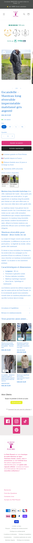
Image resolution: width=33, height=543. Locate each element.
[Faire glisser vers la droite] (21, 88)
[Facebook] (7, 421)
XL (23, 127)
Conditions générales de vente (22, 537)
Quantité (4, 132)
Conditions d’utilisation (10, 534)
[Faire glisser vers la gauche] (12, 88)
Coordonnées (8, 537)
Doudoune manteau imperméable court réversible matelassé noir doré (23, 345)
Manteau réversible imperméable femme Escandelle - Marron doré (7, 345)
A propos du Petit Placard (12, 499)
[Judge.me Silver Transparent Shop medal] (7, 32)
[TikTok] (25, 421)
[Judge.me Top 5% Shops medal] (25, 32)
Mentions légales (10, 540)
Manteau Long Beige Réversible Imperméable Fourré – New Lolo (23, 377)
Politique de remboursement (20, 528)
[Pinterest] (16, 430)
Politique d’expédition (25, 534)
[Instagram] (16, 421)
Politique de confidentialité (17, 531)
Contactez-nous (9, 496)
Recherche (7, 490)
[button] (4, 14)
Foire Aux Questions (10, 493)
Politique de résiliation (23, 540)
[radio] (5, 181)
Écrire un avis (16, 402)
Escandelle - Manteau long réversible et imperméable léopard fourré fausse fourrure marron (7, 378)
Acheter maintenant (16, 148)
